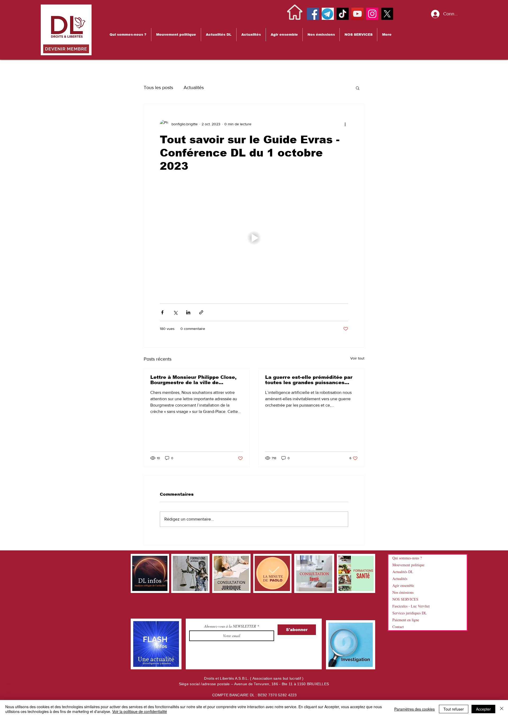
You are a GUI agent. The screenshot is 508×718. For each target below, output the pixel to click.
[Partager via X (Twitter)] (175, 312)
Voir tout (357, 358)
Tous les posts (158, 87)
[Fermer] (501, 709)
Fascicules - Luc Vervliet (411, 606)
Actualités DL (402, 571)
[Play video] (254, 238)
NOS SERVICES (405, 599)
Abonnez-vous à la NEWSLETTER (230, 626)
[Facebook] (313, 14)
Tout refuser (453, 709)
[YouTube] (357, 14)
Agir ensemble (403, 585)
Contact (398, 626)
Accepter (483, 709)
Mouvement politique (408, 564)
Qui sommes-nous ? (407, 557)
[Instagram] (372, 14)
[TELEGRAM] (328, 14)
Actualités (194, 87)
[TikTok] (343, 14)
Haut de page (8, 692)
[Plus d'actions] (345, 124)
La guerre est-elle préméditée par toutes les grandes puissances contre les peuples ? (308, 380)
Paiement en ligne (405, 619)
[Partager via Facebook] (162, 312)
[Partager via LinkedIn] (188, 312)
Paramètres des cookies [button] (414, 709)
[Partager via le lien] (201, 312)
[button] (128, 34)
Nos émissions (403, 592)
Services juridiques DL (409, 612)
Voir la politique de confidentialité (139, 711)
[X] (387, 14)
